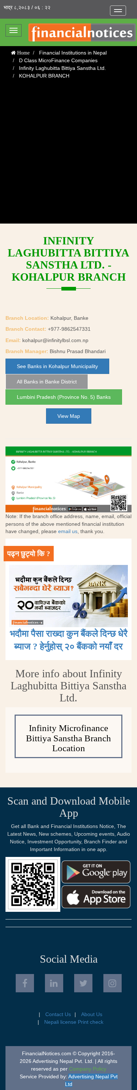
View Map (68, 416)
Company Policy (87, 1069)
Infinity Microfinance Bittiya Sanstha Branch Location (68, 738)
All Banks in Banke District (47, 382)
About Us (91, 1014)
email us (67, 531)
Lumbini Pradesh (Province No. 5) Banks (64, 397)
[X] (83, 983)
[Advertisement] (68, 155)
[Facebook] (25, 983)
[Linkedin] (54, 983)
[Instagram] (112, 983)
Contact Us (58, 1014)
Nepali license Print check (73, 1022)
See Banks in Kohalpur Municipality (57, 366)
